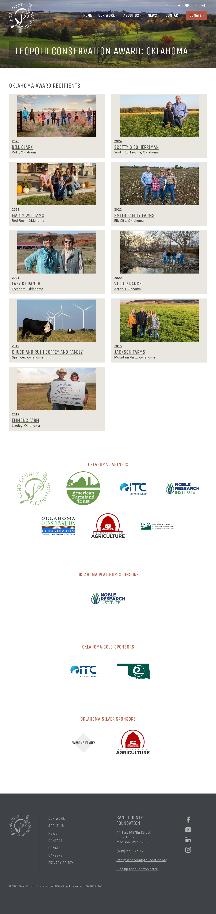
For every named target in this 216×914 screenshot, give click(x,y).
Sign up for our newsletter (137, 868)
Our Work (106, 15)
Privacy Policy (60, 862)
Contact (173, 15)
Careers (55, 855)
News (152, 15)
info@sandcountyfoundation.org (141, 859)
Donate (195, 15)
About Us (131, 15)
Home (87, 15)
